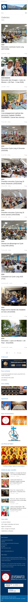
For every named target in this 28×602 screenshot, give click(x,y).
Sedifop (8, 53)
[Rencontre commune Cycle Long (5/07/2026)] (14, 24)
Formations (4, 380)
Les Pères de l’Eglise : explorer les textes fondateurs (14, 466)
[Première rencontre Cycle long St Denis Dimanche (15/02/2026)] (14, 159)
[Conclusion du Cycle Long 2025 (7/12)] (14, 254)
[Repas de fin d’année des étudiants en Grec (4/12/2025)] (14, 287)
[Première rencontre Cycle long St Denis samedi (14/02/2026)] (14, 190)
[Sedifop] (14, 7)
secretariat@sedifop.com (9, 551)
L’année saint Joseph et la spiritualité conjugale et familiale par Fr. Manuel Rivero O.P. (17, 481)
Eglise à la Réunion (6, 526)
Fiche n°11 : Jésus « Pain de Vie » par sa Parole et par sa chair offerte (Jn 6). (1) (18, 500)
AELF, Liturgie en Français (8, 528)
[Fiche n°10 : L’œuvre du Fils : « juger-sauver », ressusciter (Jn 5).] (5, 490)
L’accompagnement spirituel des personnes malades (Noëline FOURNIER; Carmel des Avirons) (12, 115)
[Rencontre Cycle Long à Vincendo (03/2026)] (14, 126)
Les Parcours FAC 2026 (7, 377)
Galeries (3, 44)
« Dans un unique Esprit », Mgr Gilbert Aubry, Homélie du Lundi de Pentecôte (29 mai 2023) (18, 508)
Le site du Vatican (6, 522)
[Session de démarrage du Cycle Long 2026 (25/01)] (14, 221)
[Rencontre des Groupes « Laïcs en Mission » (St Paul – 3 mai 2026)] (14, 57)
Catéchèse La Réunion (7, 531)
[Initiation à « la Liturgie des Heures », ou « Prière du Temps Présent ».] (5, 472)
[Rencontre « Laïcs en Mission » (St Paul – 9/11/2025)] (14, 320)
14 (15, 353)
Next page (19, 352)
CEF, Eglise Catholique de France (10, 524)
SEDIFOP (3, 541)
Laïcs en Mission (7, 77)
